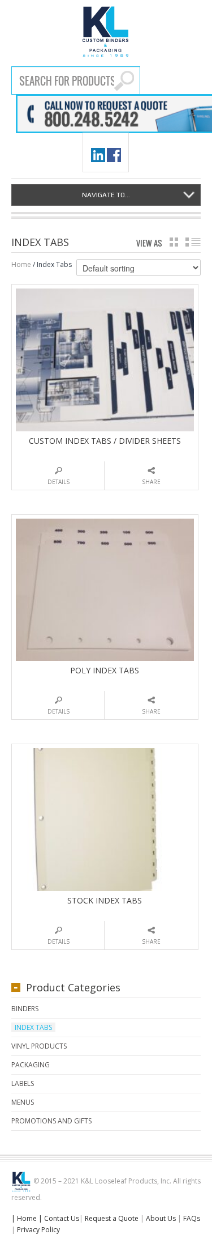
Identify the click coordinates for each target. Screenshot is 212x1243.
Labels (22, 1083)
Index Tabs (33, 1027)
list (193, 242)
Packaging (30, 1065)
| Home (24, 1218)
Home (21, 264)
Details (58, 482)
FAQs (191, 1218)
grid (174, 242)
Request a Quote (112, 1218)
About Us (161, 1218)
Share (151, 482)
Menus (22, 1102)
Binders (24, 1008)
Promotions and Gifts (51, 1121)
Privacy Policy (38, 1229)
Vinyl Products (39, 1046)
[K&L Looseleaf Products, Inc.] (106, 32)
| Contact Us (58, 1218)
